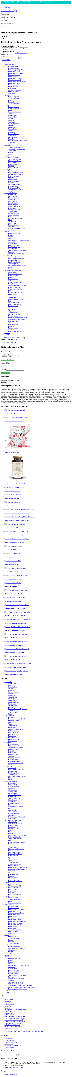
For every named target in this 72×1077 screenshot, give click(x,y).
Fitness (6, 231)
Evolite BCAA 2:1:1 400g (11, 549)
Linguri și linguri (13, 324)
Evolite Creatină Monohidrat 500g (13, 413)
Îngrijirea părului (13, 171)
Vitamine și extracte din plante (17, 250)
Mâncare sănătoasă (13, 198)
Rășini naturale (12, 260)
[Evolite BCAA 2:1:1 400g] (13, 546)
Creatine (10, 238)
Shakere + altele (13, 248)
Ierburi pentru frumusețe (15, 85)
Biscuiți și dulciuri (13, 720)
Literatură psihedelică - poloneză (17, 989)
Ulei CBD (11, 166)
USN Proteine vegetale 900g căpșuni (14, 674)
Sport (9, 154)
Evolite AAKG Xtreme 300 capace (13, 579)
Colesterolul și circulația (15, 274)
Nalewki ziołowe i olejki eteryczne (14, 1021)
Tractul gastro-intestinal (15, 289)
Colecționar (11, 230)
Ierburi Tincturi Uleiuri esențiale (13, 1020)
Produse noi (8, 1001)
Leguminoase (12, 727)
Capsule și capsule (13, 107)
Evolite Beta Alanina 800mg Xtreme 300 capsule (17, 520)
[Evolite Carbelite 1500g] (12, 502)
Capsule (6, 105)
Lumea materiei (12, 294)
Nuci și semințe (12, 196)
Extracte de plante (13, 97)
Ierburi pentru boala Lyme (16, 73)
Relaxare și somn (13, 279)
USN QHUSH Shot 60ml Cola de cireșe (14, 630)
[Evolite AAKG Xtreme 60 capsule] (15, 568)
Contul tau (4, 56)
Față (9, 301)
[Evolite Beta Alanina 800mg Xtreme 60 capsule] (19, 509)
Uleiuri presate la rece (14, 161)
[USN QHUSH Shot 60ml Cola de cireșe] (17, 627)
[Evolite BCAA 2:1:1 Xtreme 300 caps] (16, 539)
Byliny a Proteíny (9, 1015)
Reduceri (7, 334)
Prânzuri (6, 955)
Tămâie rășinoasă (13, 263)
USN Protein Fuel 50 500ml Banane (13, 660)
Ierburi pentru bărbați (14, 80)
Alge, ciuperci (12, 201)
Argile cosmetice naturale (15, 174)
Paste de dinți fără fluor (15, 304)
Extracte (10, 100)
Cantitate (3, 369)
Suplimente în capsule (14, 112)
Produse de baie (13, 316)
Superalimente (12, 203)
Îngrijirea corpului (13, 186)
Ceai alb (10, 125)
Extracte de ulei (12, 164)
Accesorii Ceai (12, 137)
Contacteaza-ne (9, 1004)
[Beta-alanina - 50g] (10, 342)
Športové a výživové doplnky (13, 1026)
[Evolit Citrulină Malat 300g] (13, 495)
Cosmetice (7, 169)
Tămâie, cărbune (13, 312)
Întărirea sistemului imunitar (16, 292)
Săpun (10, 191)
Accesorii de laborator (14, 314)
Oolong (10, 118)
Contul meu (4, 1035)
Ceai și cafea (8, 113)
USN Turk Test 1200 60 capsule (12, 601)
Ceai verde (11, 122)
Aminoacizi (11, 242)
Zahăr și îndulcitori (13, 215)
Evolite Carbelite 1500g (10, 505)
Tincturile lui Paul (13, 103)
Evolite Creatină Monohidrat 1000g (14, 421)
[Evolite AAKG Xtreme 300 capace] (15, 575)
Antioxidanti (12, 221)
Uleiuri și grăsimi (13, 732)
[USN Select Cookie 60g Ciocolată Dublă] (17, 612)
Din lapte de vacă (13, 737)
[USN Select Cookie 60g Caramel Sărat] (16, 605)
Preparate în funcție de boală (12, 270)
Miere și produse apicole (15, 218)
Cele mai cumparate (10, 1003)
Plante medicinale (13, 68)
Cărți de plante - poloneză (15, 982)
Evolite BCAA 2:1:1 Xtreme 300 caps (14, 542)
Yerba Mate (11, 142)
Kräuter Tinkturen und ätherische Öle (15, 1018)
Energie (10, 152)
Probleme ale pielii (13, 275)
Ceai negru (11, 127)
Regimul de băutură (14, 245)
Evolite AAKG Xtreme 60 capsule (13, 571)
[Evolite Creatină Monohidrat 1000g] (15, 417)
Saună (10, 269)
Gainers (10, 237)
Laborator (11, 326)
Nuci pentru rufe (13, 321)
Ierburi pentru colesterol (15, 83)
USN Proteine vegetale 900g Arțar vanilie (15, 667)
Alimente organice (9, 715)
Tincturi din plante (13, 98)
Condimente (11, 734)
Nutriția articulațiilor (14, 247)
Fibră (9, 216)
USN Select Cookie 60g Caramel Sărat (14, 608)
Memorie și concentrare (15, 282)
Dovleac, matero (13, 328)
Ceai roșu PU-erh (13, 134)
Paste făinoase (12, 731)
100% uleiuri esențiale (14, 159)
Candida (10, 280)
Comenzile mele (9, 1039)
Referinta (3, 352)
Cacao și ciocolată (13, 213)
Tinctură (6, 95)
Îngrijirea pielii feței (14, 188)
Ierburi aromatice (13, 76)
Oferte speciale (8, 999)
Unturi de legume (13, 204)
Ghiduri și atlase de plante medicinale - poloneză (22, 987)
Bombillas (15, 712)
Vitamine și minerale (14, 210)
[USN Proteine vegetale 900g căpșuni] (16, 671)
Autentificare (4, 54)
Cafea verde (11, 132)
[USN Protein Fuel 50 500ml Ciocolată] (16, 649)
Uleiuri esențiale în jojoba (15, 172)
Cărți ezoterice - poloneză (15, 984)
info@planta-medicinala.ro (17, 1067)
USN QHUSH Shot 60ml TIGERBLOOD (15, 623)
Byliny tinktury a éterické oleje (13, 1023)
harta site (7, 7)
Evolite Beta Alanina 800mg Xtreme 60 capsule (16, 513)
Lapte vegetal (12, 736)
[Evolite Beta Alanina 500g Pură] (14, 524)
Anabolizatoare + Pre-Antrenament (18, 240)
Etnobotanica (12, 88)
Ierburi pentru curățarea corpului (17, 81)
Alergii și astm (12, 272)
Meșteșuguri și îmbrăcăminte (16, 319)
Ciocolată (11, 722)
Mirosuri (10, 267)
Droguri (10, 110)
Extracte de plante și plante (16, 70)
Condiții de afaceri (9, 1011)
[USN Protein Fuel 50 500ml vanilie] (15, 634)
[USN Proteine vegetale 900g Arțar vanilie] (17, 663)
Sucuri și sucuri (12, 741)
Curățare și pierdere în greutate (17, 285)
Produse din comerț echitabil (16, 719)
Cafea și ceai (12, 135)
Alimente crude (12, 725)
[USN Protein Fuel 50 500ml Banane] (16, 656)
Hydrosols (11, 177)
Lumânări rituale (13, 306)
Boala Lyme (11, 277)
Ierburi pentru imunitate (15, 78)
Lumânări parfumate (14, 262)
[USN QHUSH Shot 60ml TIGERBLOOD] (18, 619)
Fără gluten (11, 717)
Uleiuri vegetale (13, 157)
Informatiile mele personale (12, 1045)
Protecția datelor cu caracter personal (15, 1009)
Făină (10, 220)
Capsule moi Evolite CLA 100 (12, 491)
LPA (9, 290)
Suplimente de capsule (14, 108)
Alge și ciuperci (13, 223)
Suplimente (7, 145)
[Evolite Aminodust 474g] (12, 553)
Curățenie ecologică (14, 184)
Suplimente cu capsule (14, 147)
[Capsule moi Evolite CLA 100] (14, 487)
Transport (7, 1008)
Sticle (10, 329)
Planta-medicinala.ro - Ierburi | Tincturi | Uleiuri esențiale (26, 1031)
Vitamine (7, 333)
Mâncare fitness (13, 243)
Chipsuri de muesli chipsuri (16, 729)
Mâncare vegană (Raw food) (16, 228)
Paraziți (10, 284)
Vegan (10, 724)
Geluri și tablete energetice (16, 253)
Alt (5, 296)
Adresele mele (8, 1044)
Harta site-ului (8, 1013)
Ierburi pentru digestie (14, 71)
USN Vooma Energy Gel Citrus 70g (13, 593)
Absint (10, 311)
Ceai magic (11, 130)
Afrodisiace (11, 93)
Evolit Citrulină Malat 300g (11, 498)
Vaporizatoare (12, 297)
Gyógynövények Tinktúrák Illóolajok (15, 1016)
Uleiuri (6, 156)
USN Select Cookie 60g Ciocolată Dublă (14, 615)
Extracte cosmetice (13, 176)
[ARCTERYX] (5, 60)
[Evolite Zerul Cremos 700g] (17, 449)
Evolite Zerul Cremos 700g (11, 452)
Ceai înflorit (11, 120)
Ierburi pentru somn (14, 75)
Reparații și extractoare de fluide (17, 317)
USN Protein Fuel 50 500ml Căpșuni (14, 645)
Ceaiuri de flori (12, 129)
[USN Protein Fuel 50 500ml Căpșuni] (16, 641)
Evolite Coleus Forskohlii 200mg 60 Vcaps (15, 483)
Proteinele (11, 235)
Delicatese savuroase (14, 739)
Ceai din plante (12, 115)
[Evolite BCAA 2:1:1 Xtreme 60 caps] (16, 531)
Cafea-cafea (11, 199)
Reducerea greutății (14, 233)
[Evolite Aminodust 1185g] (12, 561)
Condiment (11, 226)
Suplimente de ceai (13, 124)
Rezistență (11, 102)
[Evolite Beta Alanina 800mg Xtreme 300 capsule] (19, 517)
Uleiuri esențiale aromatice (16, 258)
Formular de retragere (10, 1074)
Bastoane (11, 252)
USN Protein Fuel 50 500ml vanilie (13, 638)
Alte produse (12, 309)
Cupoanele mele (9, 1047)
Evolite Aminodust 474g (10, 557)
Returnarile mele (9, 1040)
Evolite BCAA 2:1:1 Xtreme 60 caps (13, 535)
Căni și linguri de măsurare (16, 299)
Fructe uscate (12, 194)
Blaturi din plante (13, 91)
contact (6, 6)
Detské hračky (8, 1028)
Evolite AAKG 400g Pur (10, 586)
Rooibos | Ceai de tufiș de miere (17, 140)
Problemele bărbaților (14, 287)
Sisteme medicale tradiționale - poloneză (20, 985)
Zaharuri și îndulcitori (14, 206)
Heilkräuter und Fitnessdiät (12, 1025)
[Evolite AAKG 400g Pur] (12, 583)
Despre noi (7, 1006)
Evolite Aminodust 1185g (11, 564)
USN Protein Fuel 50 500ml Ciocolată (14, 652)
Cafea (10, 144)
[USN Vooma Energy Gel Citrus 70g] (15, 590)
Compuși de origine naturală (16, 149)
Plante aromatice (9, 64)
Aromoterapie (8, 255)
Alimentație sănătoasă (10, 193)
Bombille (11, 139)
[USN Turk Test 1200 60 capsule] (14, 597)
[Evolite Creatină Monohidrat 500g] (15, 410)
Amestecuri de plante (14, 90)
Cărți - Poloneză (9, 980)
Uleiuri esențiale (13, 162)
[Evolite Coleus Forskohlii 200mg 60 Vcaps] (17, 480)
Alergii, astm (12, 151)
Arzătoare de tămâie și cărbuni (17, 265)
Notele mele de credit (10, 1042)
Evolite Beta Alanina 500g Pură (12, 527)
